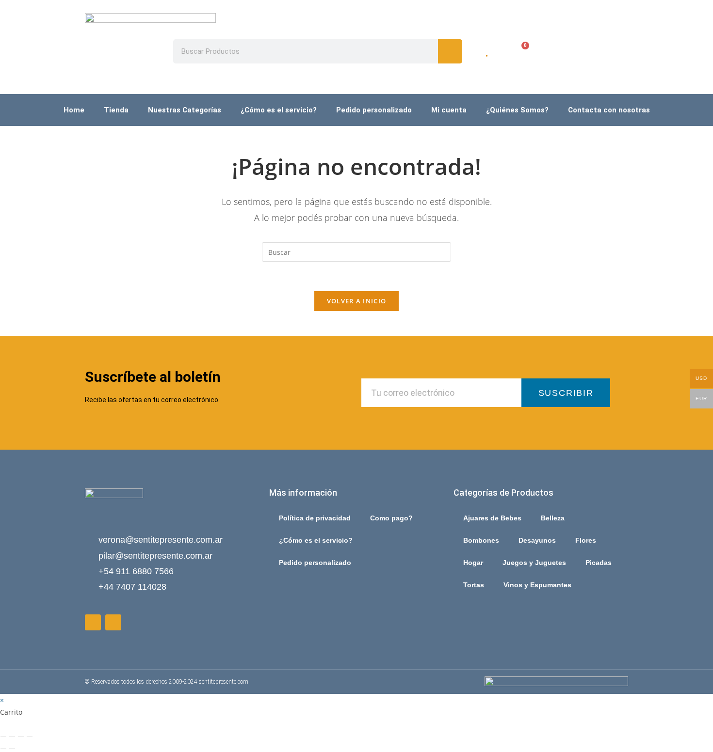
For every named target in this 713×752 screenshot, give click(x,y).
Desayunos (537, 540)
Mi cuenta (449, 110)
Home (74, 110)
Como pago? (391, 518)
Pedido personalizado (374, 110)
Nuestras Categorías (184, 110)
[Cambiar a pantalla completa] (12, 736)
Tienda (116, 110)
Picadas (598, 562)
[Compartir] (20, 736)
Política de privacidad (315, 518)
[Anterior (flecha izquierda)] (3, 749)
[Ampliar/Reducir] (3, 736)
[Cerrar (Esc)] (29, 736)
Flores (585, 540)
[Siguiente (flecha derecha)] (12, 749)
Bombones (481, 540)
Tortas (473, 585)
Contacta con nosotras (609, 110)
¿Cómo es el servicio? (279, 110)
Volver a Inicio (357, 301)
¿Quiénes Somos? (517, 110)
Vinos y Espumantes (537, 585)
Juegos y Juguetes (534, 562)
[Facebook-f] (93, 622)
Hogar (473, 562)
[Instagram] (113, 622)
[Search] (450, 51)
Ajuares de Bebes (492, 518)
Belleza (553, 518)
